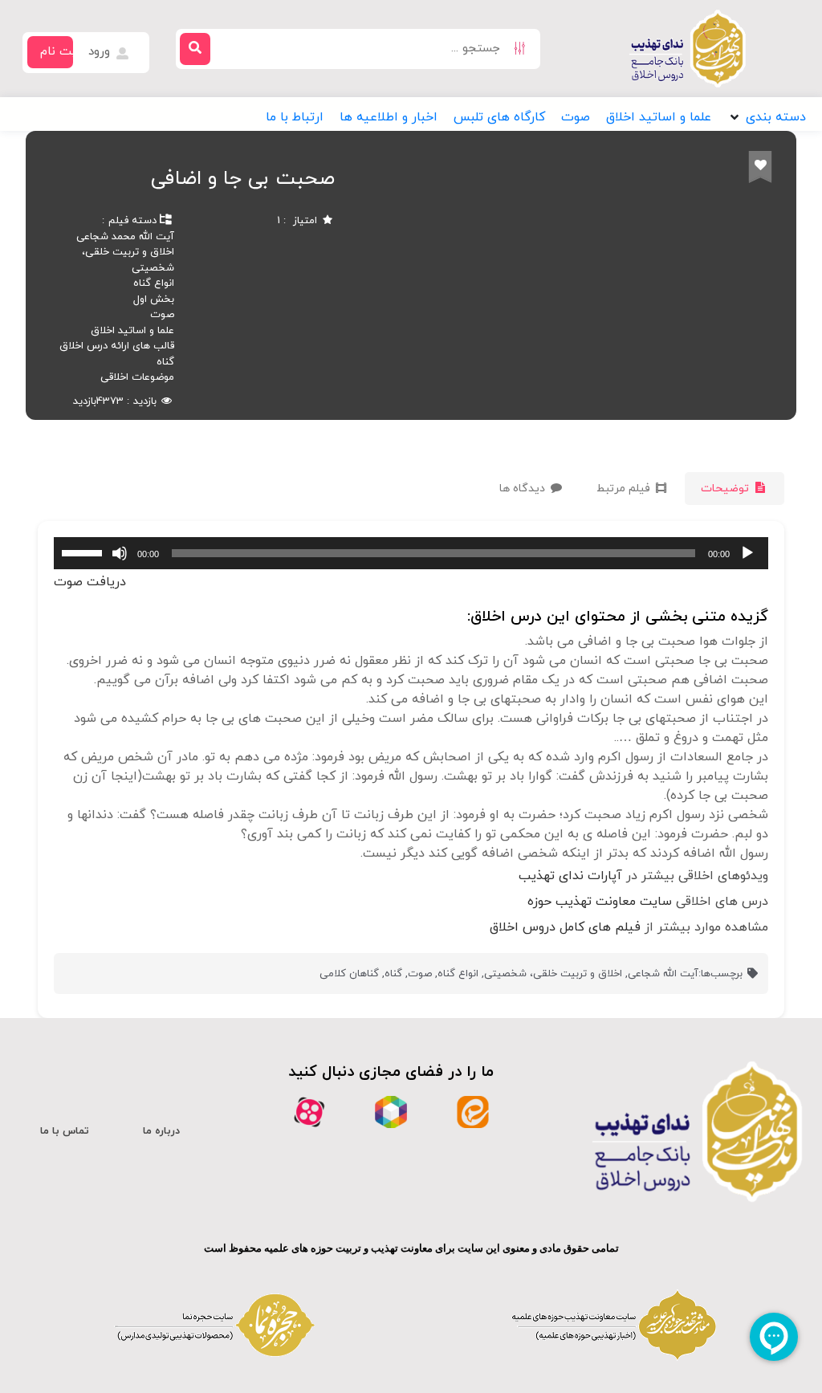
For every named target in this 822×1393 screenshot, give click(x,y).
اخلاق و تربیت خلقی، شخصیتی (553, 974)
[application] (411, 553)
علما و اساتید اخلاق (132, 331)
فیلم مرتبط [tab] (624, 488)
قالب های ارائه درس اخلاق (116, 346)
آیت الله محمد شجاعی (125, 237)
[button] (766, 117)
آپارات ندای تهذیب (570, 876)
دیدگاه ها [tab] (523, 488)
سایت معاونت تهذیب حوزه (599, 901)
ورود (101, 51)
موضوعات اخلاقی (137, 377)
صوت (162, 315)
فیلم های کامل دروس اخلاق (565, 927)
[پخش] (747, 553)
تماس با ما (64, 1131)
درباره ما (161, 1131)
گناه (165, 362)
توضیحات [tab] (726, 488)
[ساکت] (120, 553)
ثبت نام (60, 51)
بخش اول (153, 299)
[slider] (84, 551)
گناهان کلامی (349, 974)
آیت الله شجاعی (663, 974)
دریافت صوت (90, 582)
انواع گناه (153, 283)
